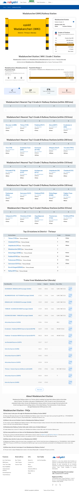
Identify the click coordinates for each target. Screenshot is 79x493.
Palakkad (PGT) (40, 125)
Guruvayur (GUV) (25, 193)
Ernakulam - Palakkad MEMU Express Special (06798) (20, 329)
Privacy (52, 490)
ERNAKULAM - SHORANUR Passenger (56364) (18, 302)
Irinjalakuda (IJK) (54, 170)
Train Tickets (23, 2)
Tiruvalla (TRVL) (69, 148)
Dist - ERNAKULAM (53, 127)
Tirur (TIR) (9, 148)
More (49, 2)
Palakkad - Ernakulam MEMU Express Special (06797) (20, 335)
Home (4, 7)
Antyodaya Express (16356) (13, 322)
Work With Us (31, 471)
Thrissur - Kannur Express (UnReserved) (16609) (18, 369)
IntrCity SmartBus (41, 460)
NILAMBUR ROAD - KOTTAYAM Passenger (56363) (19, 295)
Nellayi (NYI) (12, 271)
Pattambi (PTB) (10, 170)
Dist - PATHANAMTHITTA (69, 149)
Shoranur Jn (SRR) (11, 125)
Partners (30, 466)
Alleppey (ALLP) (54, 148)
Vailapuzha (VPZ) (11, 216)
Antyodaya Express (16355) (13, 362)
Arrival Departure (7, 472)
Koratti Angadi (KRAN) (15, 267)
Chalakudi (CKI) (68, 170)
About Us (30, 460)
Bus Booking (32, 2)
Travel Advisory (6, 474)
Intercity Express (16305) (12, 382)
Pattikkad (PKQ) (69, 216)
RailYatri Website (53, 434)
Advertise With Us (32, 468)
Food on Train (18, 464)
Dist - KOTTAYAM (38, 151)
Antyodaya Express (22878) (13, 375)
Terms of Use (47, 490)
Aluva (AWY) (53, 125)
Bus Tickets (18, 460)
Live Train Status (7, 460)
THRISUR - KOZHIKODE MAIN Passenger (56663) (19, 308)
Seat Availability (6, 466)
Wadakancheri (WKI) (14, 249)
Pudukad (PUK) (39, 193)
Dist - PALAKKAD (9, 127)
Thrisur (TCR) (24, 125)
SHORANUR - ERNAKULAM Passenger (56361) (18, 288)
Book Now (70, 288)
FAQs (29, 464)
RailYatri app (44, 434)
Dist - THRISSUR (23, 127)
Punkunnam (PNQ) (14, 260)
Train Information (41, 2)
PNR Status (5, 462)
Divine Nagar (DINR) (14, 253)
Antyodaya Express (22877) (13, 355)
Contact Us (31, 462)
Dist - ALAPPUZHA (53, 149)
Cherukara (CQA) (25, 216)
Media (29, 473)
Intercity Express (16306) (12, 349)
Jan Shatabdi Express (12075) (13, 342)
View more (39, 389)
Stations (9, 7)
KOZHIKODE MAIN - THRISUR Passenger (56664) (19, 315)
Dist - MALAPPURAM (10, 149)
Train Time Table (7, 464)
